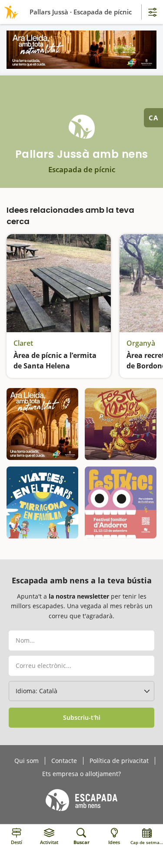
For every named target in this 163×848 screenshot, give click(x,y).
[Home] (10, 12)
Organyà (140, 343)
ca (153, 117)
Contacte (64, 761)
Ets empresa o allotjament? (81, 774)
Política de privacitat (119, 761)
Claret (23, 343)
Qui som (26, 761)
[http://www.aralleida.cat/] (81, 50)
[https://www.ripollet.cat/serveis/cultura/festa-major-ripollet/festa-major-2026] (120, 424)
